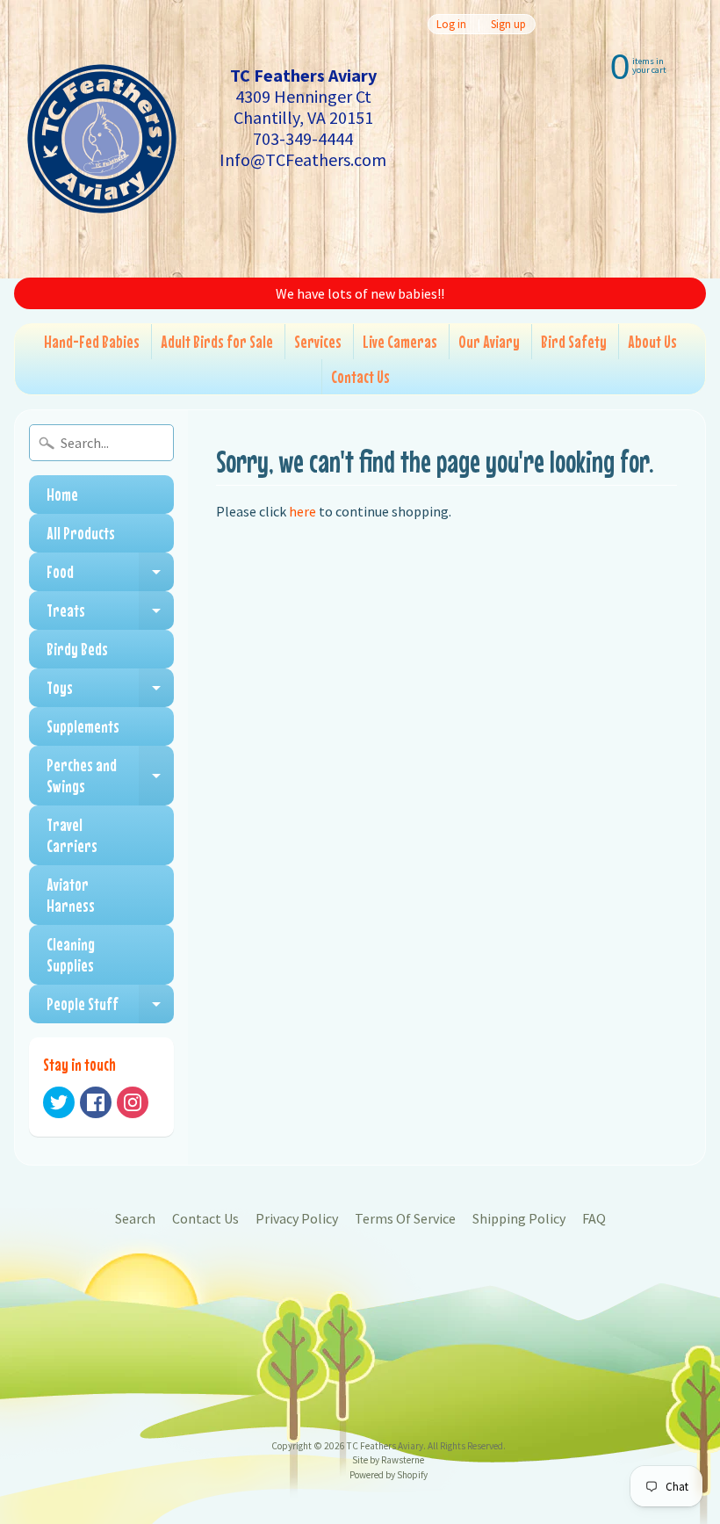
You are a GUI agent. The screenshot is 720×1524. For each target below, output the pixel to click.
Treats (110, 615)
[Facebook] (96, 1102)
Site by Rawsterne (388, 1460)
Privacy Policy (297, 1218)
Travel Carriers (72, 835)
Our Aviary (489, 341)
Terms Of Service (405, 1218)
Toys (110, 692)
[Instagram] (132, 1102)
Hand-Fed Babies (92, 341)
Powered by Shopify (388, 1475)
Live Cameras (400, 341)
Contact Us (360, 376)
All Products (81, 533)
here (302, 511)
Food (110, 576)
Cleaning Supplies (71, 954)
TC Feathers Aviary (385, 1446)
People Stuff (110, 1008)
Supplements (83, 726)
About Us (652, 341)
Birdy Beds (77, 649)
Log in (451, 24)
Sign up (508, 24)
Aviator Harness (71, 894)
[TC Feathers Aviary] (102, 139)
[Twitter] (59, 1102)
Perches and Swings (110, 776)
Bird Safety (574, 341)
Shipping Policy (518, 1218)
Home (62, 494)
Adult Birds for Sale (217, 341)
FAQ (594, 1218)
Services (318, 341)
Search (135, 1218)
